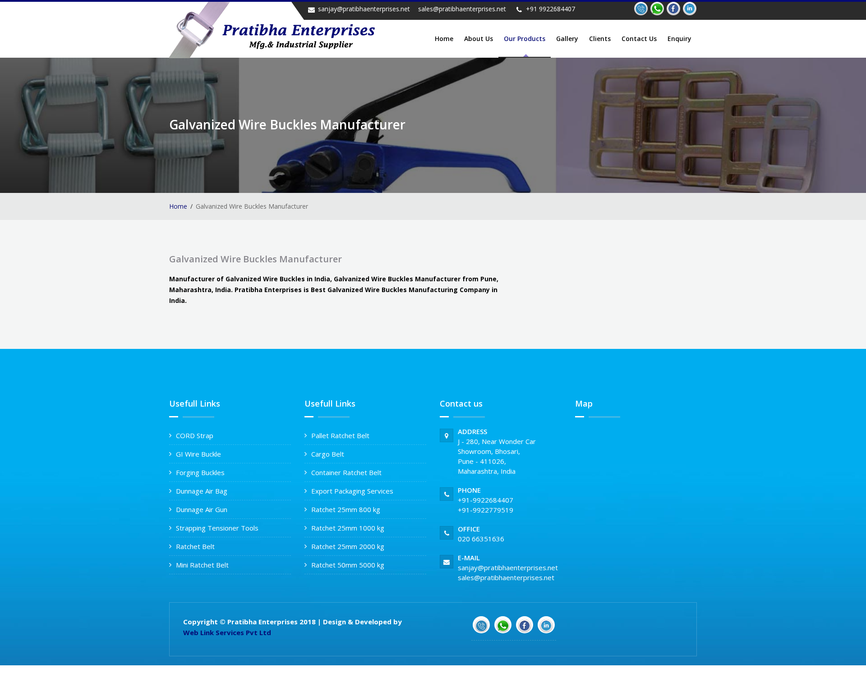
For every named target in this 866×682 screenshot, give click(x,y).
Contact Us (639, 38)
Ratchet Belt (195, 546)
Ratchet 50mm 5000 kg (347, 564)
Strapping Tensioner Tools (217, 527)
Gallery (567, 38)
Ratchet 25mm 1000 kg (347, 527)
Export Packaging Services (352, 490)
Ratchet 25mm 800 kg (345, 509)
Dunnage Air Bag (201, 490)
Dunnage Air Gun (201, 509)
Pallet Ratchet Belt (340, 435)
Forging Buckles (200, 472)
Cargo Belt (327, 453)
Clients (600, 38)
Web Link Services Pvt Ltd (227, 632)
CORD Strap (194, 435)
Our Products (524, 38)
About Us (478, 38)
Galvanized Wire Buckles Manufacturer (255, 259)
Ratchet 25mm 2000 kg (347, 546)
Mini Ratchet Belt (202, 564)
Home (444, 38)
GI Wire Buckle (198, 453)
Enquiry (679, 38)
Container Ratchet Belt (346, 472)
